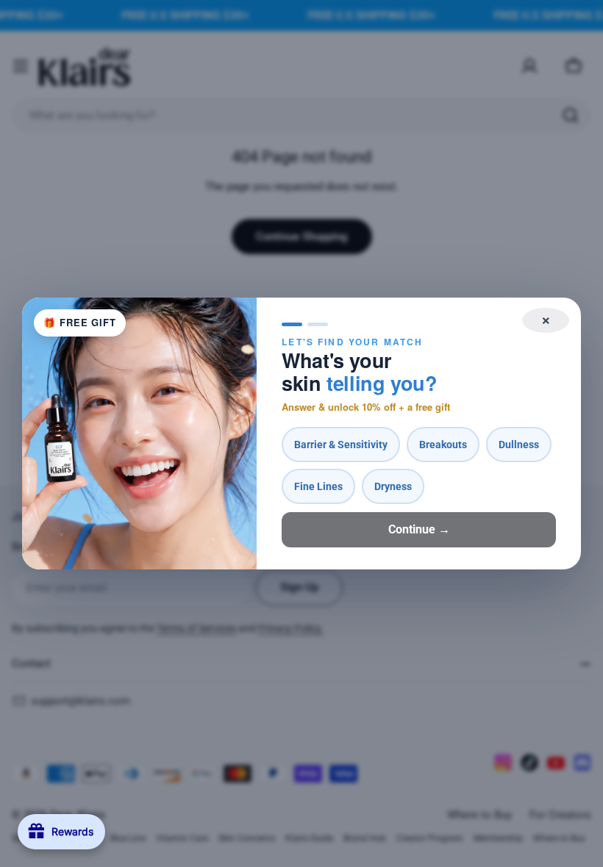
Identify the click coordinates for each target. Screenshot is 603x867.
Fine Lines (318, 486)
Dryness (393, 486)
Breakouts (443, 444)
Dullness (519, 444)
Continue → (419, 529)
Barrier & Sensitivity (341, 444)
